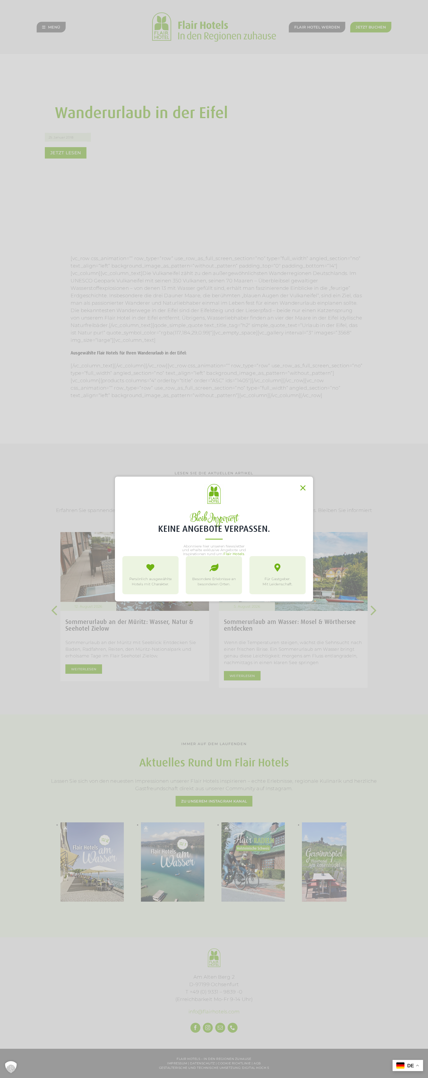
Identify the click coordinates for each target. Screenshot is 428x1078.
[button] (11, 1067)
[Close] (303, 488)
